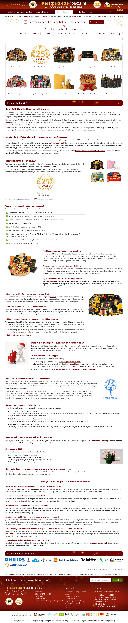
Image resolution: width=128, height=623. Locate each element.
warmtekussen (21, 314)
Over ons (68, 605)
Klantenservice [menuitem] (85, 11)
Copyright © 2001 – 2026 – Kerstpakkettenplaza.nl (30, 621)
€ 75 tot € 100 (100, 34)
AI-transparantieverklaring (74, 603)
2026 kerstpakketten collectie (70, 362)
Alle (64, 39)
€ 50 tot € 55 (74, 34)
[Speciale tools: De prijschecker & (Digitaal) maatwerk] (117, 11)
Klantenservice (70, 599)
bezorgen (47, 348)
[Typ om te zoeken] (72, 12)
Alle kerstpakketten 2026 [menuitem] (20, 11)
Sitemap (112, 621)
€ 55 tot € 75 (87, 34)
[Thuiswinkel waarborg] (113, 5)
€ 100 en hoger (115, 34)
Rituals (53, 297)
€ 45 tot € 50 (61, 34)
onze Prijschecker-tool (55, 143)
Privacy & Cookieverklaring (58, 621)
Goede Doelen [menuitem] (42, 11)
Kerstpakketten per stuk (98, 543)
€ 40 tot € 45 (47, 34)
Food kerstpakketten (50, 254)
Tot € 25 (10, 34)
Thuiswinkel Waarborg (99, 441)
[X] (18, 592)
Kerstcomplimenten (53, 281)
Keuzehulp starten (96, 22)
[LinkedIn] (13, 592)
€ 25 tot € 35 (21, 34)
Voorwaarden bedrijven (78, 621)
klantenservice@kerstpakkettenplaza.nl (49, 601)
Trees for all (29, 393)
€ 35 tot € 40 (34, 34)
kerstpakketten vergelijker (78, 364)
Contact (67, 608)
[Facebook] (7, 592)
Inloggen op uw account (73, 596)
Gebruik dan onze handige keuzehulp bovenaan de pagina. (77, 369)
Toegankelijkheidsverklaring (74, 601)
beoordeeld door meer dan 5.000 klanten (90, 151)
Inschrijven (117, 580)
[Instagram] (23, 592)
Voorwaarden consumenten (98, 621)
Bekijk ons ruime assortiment (43, 199)
